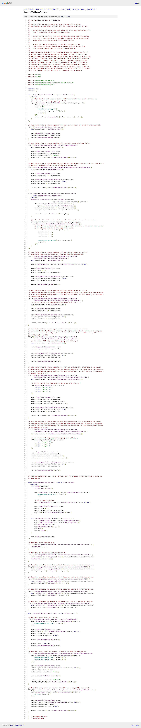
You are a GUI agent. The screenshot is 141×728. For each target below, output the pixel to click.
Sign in (137, 3)
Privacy (17, 725)
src (63, 9)
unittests (81, 9)
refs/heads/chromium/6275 (47, 9)
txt (133, 725)
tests (74, 9)
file (62, 16)
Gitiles (11, 725)
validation (91, 9)
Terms (22, 725)
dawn (26, 9)
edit (68, 16)
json (137, 725)
